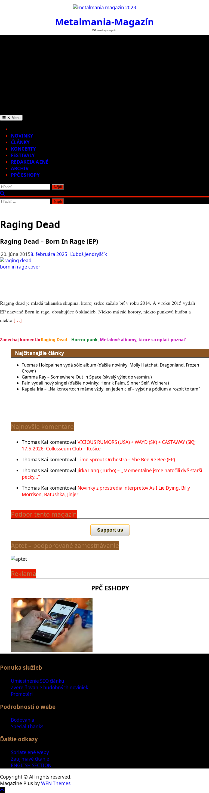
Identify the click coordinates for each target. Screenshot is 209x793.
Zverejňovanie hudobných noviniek (49, 687)
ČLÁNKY (20, 142)
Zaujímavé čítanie (30, 759)
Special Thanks (27, 726)
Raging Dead (54, 340)
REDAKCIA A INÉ (29, 162)
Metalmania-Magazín (104, 21)
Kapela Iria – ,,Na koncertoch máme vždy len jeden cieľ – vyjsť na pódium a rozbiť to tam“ (111, 389)
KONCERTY (23, 149)
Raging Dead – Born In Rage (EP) (49, 241)
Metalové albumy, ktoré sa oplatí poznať (142, 340)
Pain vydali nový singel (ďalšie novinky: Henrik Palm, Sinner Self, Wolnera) (95, 383)
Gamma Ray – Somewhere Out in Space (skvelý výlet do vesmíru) (87, 377)
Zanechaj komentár (20, 340)
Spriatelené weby (30, 752)
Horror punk (84, 340)
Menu (15, 118)
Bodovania (22, 720)
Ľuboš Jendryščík (88, 254)
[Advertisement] (104, 73)
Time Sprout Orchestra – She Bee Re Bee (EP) (126, 459)
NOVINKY (22, 136)
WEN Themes (55, 783)
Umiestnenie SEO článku (37, 681)
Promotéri (22, 694)
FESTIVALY (23, 155)
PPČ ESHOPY (25, 175)
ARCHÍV (20, 168)
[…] (18, 320)
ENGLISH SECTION (31, 765)
